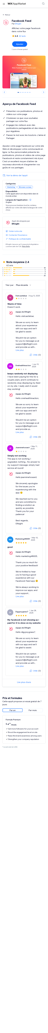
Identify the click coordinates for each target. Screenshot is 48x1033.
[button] (30, 200)
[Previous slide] (4, 92)
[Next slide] (44, 92)
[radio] (13, 710)
